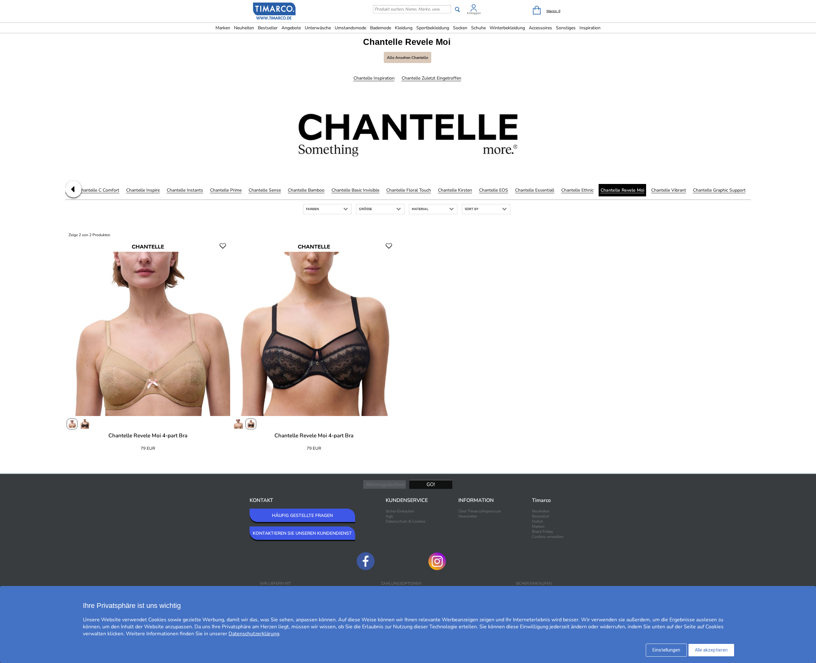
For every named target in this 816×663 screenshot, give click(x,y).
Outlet (537, 521)
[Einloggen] (473, 9)
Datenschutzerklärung (254, 633)
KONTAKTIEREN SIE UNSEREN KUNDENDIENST (302, 533)
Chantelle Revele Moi (622, 190)
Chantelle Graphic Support (719, 190)
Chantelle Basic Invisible (355, 190)
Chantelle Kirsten (455, 190)
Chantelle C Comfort (98, 190)
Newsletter (467, 516)
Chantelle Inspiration (374, 78)
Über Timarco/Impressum (479, 511)
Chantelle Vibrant (668, 190)
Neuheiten (244, 28)
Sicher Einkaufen (400, 511)
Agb (389, 516)
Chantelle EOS (493, 190)
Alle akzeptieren (711, 649)
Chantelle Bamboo (306, 190)
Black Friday (542, 531)
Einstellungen (666, 649)
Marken (222, 28)
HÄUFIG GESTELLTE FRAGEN (302, 515)
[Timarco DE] (274, 12)
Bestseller (268, 28)
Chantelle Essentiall (534, 190)
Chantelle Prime (226, 190)
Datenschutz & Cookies (406, 521)
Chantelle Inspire (143, 190)
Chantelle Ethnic (577, 190)
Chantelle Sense (265, 190)
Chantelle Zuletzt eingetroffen (431, 78)
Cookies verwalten (548, 536)
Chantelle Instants (185, 190)
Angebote (291, 28)
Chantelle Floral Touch (408, 190)
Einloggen (474, 13)
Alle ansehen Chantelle (407, 57)
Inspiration (590, 28)
